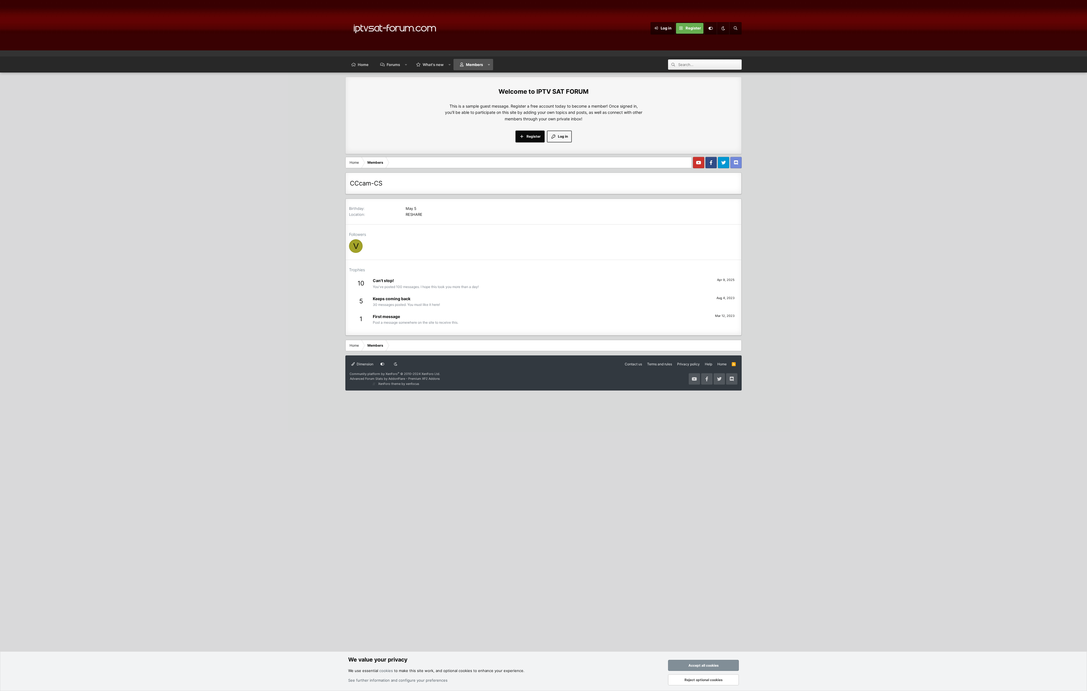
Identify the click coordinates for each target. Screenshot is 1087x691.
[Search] (735, 28)
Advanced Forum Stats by (395, 379)
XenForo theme (389, 384)
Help (708, 364)
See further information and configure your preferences (398, 680)
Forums (393, 64)
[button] (406, 64)
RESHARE (414, 214)
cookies (386, 670)
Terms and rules (659, 364)
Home (363, 64)
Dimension (364, 364)
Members (474, 64)
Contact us (633, 364)
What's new (433, 64)
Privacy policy (688, 364)
